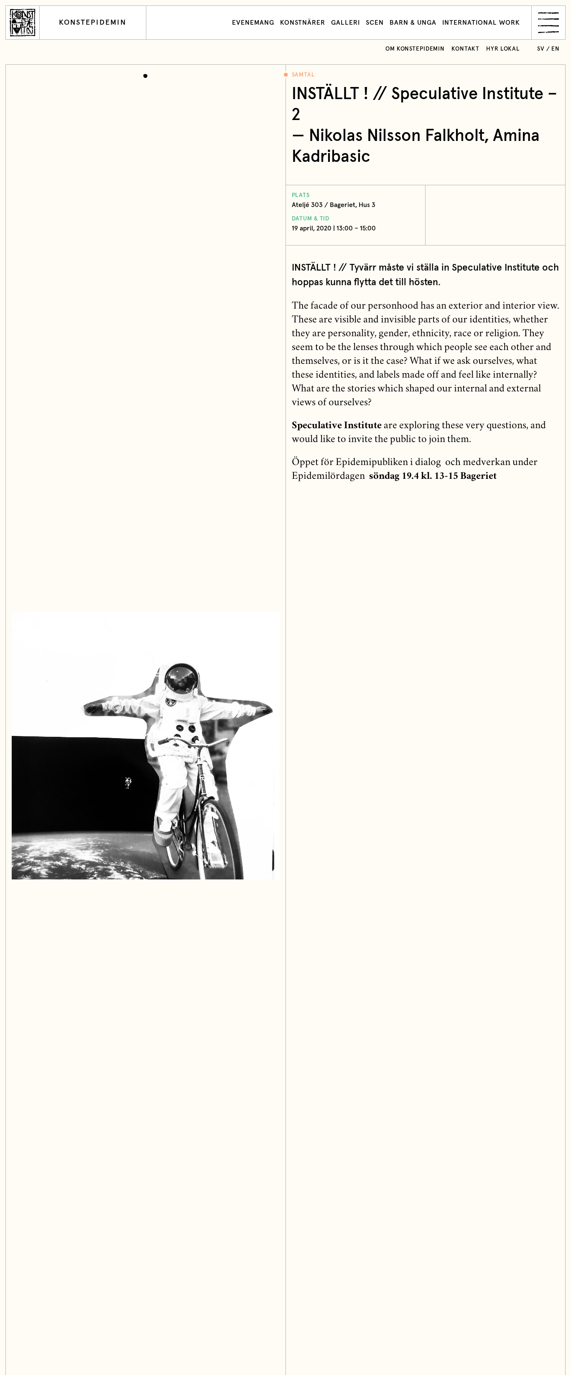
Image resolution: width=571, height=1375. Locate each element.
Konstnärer (302, 22)
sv (541, 49)
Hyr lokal (503, 49)
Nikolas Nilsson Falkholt (396, 136)
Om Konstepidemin (415, 49)
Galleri (345, 22)
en (555, 49)
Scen (375, 22)
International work (481, 22)
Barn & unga (413, 22)
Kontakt (465, 49)
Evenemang (253, 22)
